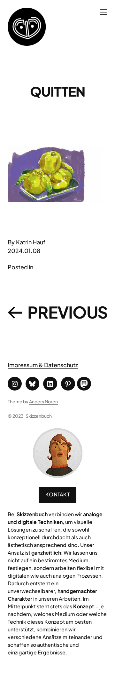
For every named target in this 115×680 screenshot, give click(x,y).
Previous (67, 312)
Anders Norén (43, 401)
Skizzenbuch (39, 416)
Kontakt (57, 494)
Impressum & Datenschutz (43, 364)
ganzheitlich (46, 552)
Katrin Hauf (30, 242)
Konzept (83, 606)
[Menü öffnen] (103, 12)
